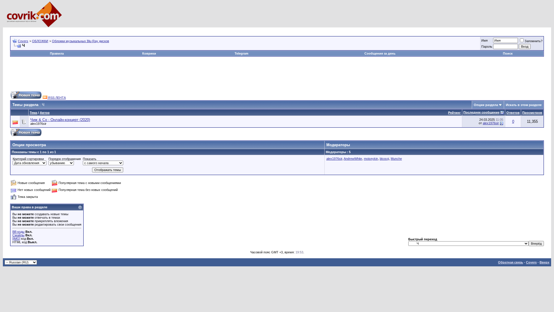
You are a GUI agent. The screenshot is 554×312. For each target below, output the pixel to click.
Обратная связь (510, 262)
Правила (57, 53)
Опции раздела (486, 105)
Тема (33, 112)
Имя (484, 40)
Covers (23, 41)
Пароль (486, 46)
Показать (89, 159)
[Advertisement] (115, 29)
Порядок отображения (64, 159)
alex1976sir (38, 123)
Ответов (513, 112)
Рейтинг (454, 112)
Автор (45, 112)
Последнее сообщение (481, 112)
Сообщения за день (380, 53)
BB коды (18, 231)
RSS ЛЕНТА (56, 97)
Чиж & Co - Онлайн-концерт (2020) (60, 120)
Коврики (149, 53)
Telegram (241, 53)
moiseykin (371, 158)
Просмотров (532, 112)
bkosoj (384, 158)
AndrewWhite (353, 158)
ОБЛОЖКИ (40, 41)
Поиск (508, 53)
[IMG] (16, 238)
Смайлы (18, 235)
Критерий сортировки (28, 159)
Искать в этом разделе (524, 105)
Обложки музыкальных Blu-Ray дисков (80, 41)
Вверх (544, 262)
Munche (396, 158)
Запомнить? (533, 41)
